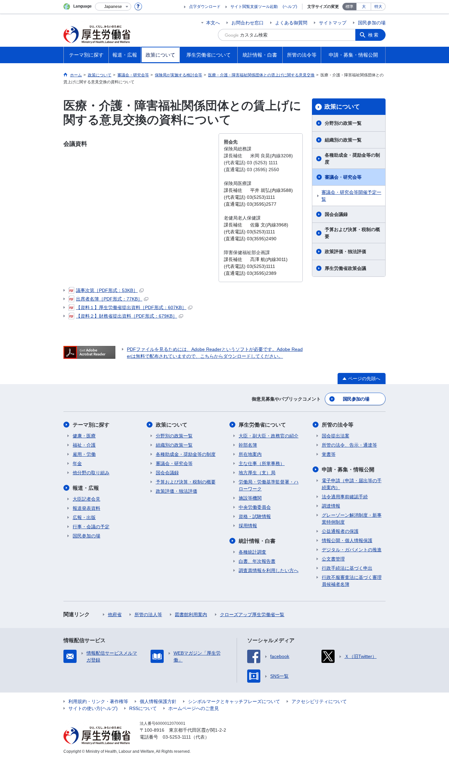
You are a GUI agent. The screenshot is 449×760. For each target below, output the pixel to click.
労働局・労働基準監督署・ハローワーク (268, 485)
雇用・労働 (84, 454)
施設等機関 (250, 498)
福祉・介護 (84, 445)
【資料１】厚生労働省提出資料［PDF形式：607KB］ (131, 307)
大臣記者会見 (86, 499)
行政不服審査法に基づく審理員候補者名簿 (352, 581)
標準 (349, 6)
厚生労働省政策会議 (345, 268)
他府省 (115, 614)
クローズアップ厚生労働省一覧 (252, 614)
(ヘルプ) (290, 6)
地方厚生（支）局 (257, 472)
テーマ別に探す (91, 425)
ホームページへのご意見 (193, 708)
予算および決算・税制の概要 (352, 233)
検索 (373, 35)
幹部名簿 (248, 445)
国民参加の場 (372, 22)
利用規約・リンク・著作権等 (98, 701)
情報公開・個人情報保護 (347, 540)
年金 (77, 463)
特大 (378, 6)
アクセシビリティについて (319, 701)
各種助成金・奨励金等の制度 (352, 158)
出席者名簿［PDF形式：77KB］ (109, 298)
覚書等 (329, 454)
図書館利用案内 (191, 614)
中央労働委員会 (255, 507)
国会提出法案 (335, 435)
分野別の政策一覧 (343, 123)
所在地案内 (250, 454)
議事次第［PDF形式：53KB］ (107, 290)
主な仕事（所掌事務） (262, 463)
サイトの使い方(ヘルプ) (93, 708)
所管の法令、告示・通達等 (349, 445)
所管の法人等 (148, 614)
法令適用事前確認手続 (345, 496)
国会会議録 (336, 214)
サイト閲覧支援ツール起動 (254, 6)
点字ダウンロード (205, 6)
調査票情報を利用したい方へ (268, 570)
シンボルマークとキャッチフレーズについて (234, 701)
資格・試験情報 (255, 516)
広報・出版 (84, 517)
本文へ (213, 22)
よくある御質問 (291, 22)
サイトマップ (332, 22)
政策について (342, 106)
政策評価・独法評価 (345, 251)
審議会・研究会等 (343, 177)
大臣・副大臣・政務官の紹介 (268, 435)
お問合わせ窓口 (247, 22)
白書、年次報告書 (257, 561)
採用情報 (248, 525)
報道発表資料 (86, 508)
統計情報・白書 (257, 541)
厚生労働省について (262, 425)
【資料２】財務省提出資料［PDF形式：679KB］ (126, 316)
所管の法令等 (337, 425)
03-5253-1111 (177, 737)
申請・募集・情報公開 (348, 469)
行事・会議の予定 (91, 526)
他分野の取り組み (91, 472)
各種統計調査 (252, 552)
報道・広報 (86, 488)
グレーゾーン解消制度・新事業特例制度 (352, 518)
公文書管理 (333, 559)
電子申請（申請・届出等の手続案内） (352, 484)
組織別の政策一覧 (343, 140)
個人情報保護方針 (158, 701)
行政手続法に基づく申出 (347, 568)
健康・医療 (84, 435)
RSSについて (143, 708)
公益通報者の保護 (340, 531)
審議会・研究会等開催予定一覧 (351, 196)
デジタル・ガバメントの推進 (352, 549)
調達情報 (331, 506)
